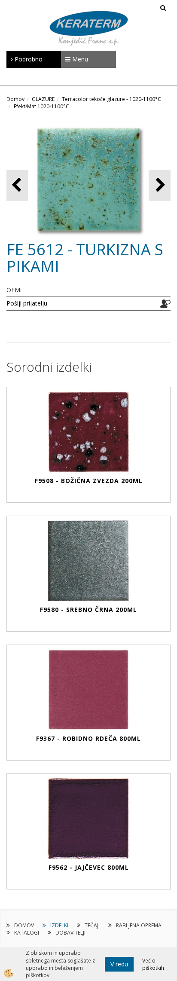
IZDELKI (59, 925)
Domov (15, 99)
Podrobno (28, 59)
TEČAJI (92, 925)
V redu (119, 964)
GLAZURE (43, 99)
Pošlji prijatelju (26, 303)
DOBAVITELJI (70, 932)
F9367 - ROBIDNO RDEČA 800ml (88, 738)
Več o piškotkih (153, 964)
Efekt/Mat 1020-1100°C (41, 106)
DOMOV (24, 925)
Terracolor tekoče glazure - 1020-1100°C (111, 99)
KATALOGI (26, 932)
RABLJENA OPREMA (139, 925)
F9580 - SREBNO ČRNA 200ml (88, 609)
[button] (160, 185)
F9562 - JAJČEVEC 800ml (89, 867)
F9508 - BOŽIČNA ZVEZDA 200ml (89, 481)
